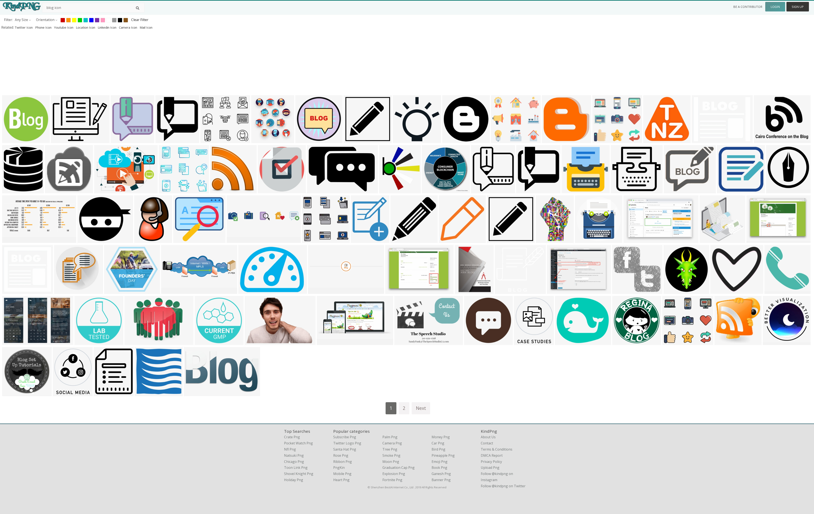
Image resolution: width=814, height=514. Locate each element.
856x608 (402, 342)
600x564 (208, 140)
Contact (487, 443)
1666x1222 (763, 140)
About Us (488, 437)
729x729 (351, 140)
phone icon (43, 27)
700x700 (725, 190)
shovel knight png (298, 473)
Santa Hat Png (344, 449)
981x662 (315, 190)
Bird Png (438, 449)
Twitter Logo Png (347, 443)
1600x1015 (633, 240)
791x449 (192, 393)
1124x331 (170, 291)
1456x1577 (165, 140)
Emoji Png (439, 461)
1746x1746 (652, 140)
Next (421, 408)
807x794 (401, 140)
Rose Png (340, 455)
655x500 (699, 140)
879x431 (10, 240)
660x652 (495, 240)
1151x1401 (103, 393)
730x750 (218, 190)
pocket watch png (298, 443)
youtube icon (64, 27)
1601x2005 (84, 342)
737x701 (503, 291)
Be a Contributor (747, 7)
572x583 (770, 342)
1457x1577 (525, 190)
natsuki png (294, 455)
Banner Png (441, 480)
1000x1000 (60, 140)
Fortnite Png (392, 480)
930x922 (62, 291)
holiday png (293, 480)
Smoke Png (391, 455)
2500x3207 (464, 291)
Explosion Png (393, 473)
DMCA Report (492, 455)
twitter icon (24, 27)
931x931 (10, 140)
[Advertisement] (127, 62)
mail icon (146, 27)
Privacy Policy (491, 461)
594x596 (303, 140)
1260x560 (316, 291)
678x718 (671, 291)
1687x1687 (431, 190)
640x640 (450, 140)
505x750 (142, 240)
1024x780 (555, 291)
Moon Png (390, 461)
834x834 (359, 240)
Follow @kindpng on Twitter (503, 486)
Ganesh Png (441, 473)
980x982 (774, 190)
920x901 (10, 393)
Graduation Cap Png (398, 467)
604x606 (447, 240)
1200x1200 (87, 240)
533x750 (544, 240)
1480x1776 (260, 140)
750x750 (522, 342)
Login (775, 7)
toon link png (296, 467)
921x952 (707, 240)
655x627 (10, 291)
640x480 (671, 190)
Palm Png (389, 437)
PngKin (339, 467)
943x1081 (11, 190)
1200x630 (550, 140)
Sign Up (798, 7)
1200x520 (325, 342)
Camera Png (392, 443)
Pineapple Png (443, 455)
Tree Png (389, 449)
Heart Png (341, 480)
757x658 (563, 342)
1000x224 (235, 240)
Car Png (438, 443)
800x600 (10, 342)
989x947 (583, 240)
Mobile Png (342, 473)
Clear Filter (139, 19)
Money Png (441, 437)
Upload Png (490, 467)
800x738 (620, 291)
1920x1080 (254, 342)
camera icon (128, 27)
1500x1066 (756, 240)
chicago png (294, 461)
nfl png (290, 449)
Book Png (439, 467)
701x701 (266, 190)
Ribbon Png (342, 461)
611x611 (569, 190)
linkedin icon (107, 27)
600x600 (53, 190)
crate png (292, 437)
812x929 (387, 190)
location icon (86, 27)
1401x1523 (120, 140)
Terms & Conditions (496, 449)
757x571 (102, 190)
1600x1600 (620, 190)
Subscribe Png (344, 437)
